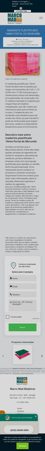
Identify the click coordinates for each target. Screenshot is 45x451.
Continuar (22, 446)
